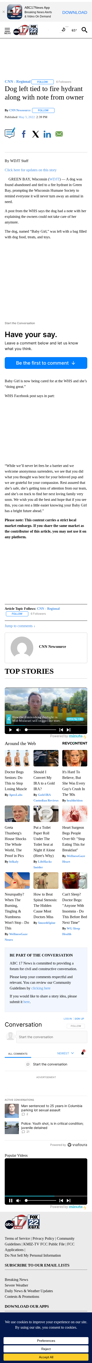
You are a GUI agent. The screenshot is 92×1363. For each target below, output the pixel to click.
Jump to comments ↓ (20, 626)
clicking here (40, 988)
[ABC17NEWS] (30, 29)
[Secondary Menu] (11, 30)
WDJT (54, 179)
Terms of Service (17, 1238)
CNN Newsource (20, 110)
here (26, 1002)
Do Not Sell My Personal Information (33, 1255)
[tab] (18, 1053)
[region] (46, 1083)
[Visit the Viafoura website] (77, 1145)
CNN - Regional (48, 608)
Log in (68, 1018)
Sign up (79, 1018)
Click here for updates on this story (31, 170)
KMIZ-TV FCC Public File (44, 1244)
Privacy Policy (43, 1238)
